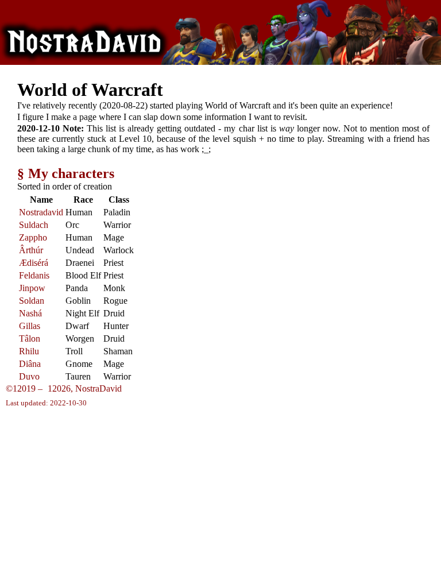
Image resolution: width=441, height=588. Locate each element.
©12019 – (38, 388)
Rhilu (29, 351)
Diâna (30, 364)
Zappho (33, 237)
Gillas (29, 326)
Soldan (31, 300)
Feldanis (34, 275)
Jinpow (32, 288)
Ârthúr (31, 250)
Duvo (29, 376)
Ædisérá (33, 263)
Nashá (30, 313)
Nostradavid (41, 212)
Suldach (33, 225)
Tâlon (29, 338)
